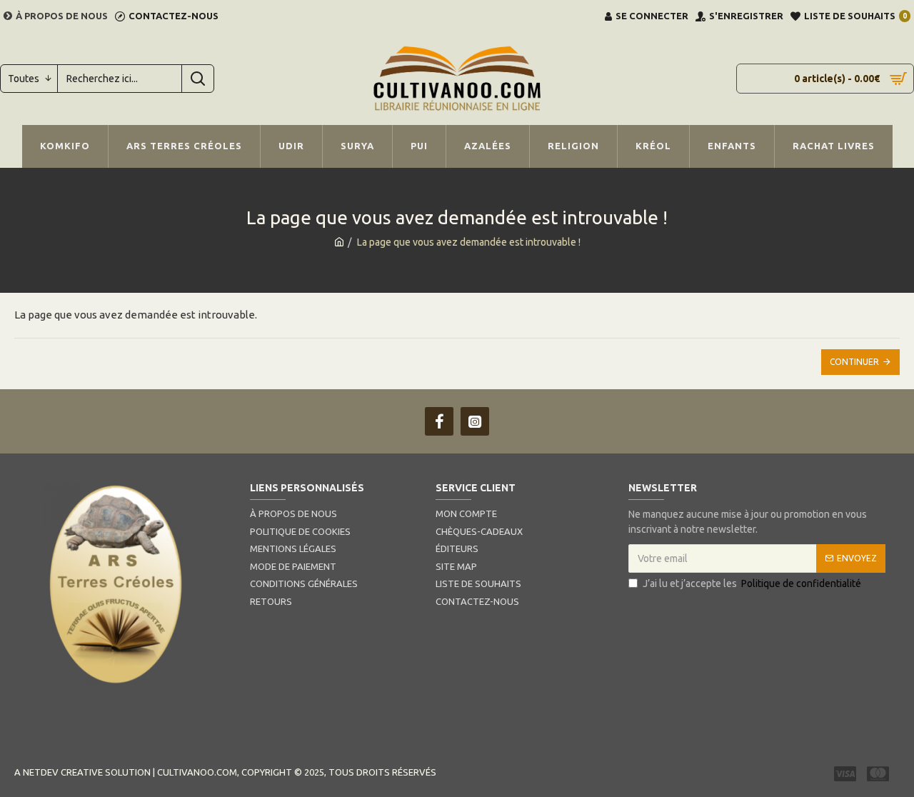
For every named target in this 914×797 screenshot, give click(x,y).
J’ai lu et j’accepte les (752, 583)
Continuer (854, 361)
